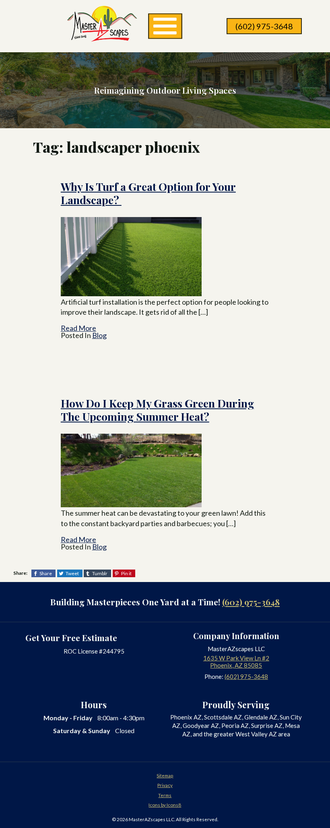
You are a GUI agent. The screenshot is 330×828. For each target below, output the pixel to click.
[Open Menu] (165, 26)
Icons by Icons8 (164, 805)
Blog (99, 335)
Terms (164, 795)
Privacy (165, 785)
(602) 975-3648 (264, 26)
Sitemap (165, 775)
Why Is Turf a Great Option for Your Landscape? (148, 193)
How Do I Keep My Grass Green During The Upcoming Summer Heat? (157, 409)
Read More (78, 328)
